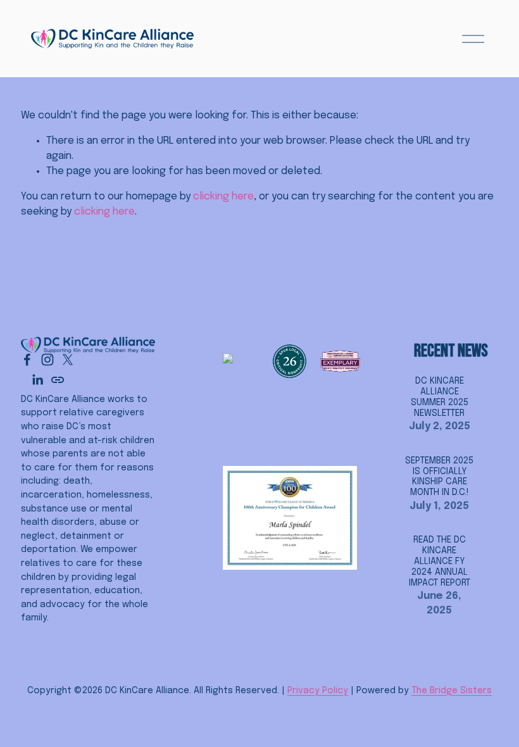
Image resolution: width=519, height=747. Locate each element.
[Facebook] (27, 359)
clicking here (223, 196)
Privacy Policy (317, 690)
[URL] (57, 380)
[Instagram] (47, 359)
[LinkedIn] (37, 380)
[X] (67, 359)
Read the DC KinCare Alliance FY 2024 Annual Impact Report (439, 561)
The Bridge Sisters (451, 690)
